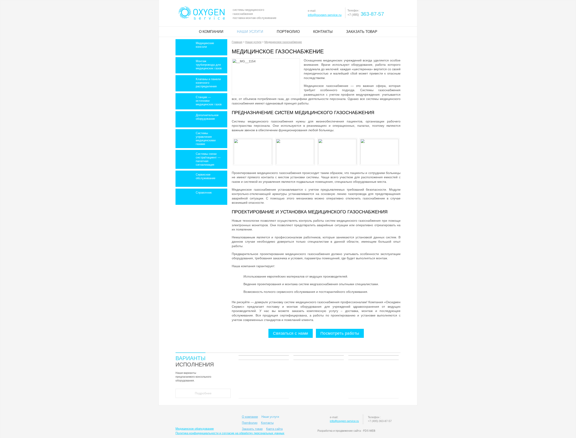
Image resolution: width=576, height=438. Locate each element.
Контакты (323, 32)
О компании (211, 32)
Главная (237, 42)
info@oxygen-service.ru (325, 15)
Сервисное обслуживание (205, 176)
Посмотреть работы (339, 333)
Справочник (204, 192)
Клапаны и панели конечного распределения (208, 82)
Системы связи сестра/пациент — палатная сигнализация (208, 159)
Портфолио (288, 32)
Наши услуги (250, 32)
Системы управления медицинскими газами (206, 138)
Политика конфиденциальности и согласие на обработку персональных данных (230, 433)
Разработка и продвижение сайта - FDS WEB (346, 430)
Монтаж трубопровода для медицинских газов (209, 64)
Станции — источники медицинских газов (209, 100)
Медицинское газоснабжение (283, 42)
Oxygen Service (202, 13)
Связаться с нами (290, 333)
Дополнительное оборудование (207, 116)
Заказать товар (361, 32)
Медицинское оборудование (195, 428)
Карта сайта (274, 429)
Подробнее (203, 393)
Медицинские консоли (205, 44)
